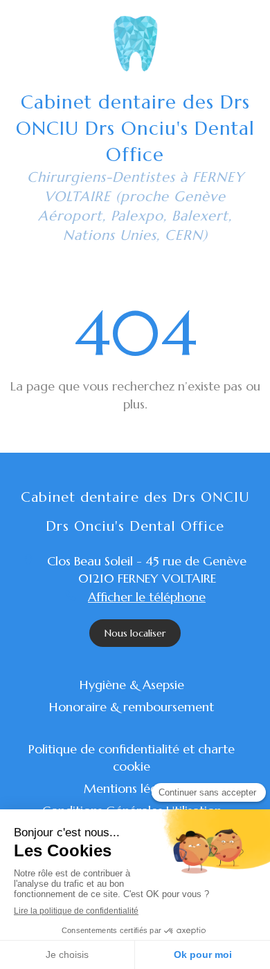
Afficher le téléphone (147, 597)
